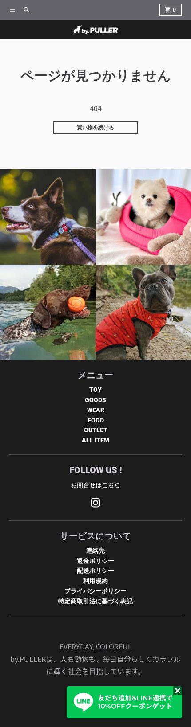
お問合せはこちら (95, 485)
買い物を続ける (95, 128)
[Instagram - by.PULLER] (95, 502)
